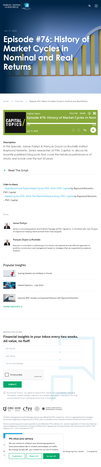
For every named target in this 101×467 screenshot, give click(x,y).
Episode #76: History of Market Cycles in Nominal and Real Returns (59, 101)
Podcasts (19, 101)
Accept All (51, 456)
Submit (12, 384)
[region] (34, 448)
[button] (96, 6)
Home (6, 101)
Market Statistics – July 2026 (30, 285)
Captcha (7, 369)
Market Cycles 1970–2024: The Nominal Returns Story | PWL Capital (39, 196)
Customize (17, 456)
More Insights (11, 307)
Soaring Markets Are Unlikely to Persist (35, 273)
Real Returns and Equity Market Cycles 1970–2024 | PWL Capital (37, 188)
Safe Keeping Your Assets (73, 451)
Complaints (92, 451)
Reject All (34, 456)
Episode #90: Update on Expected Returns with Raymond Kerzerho (48, 297)
